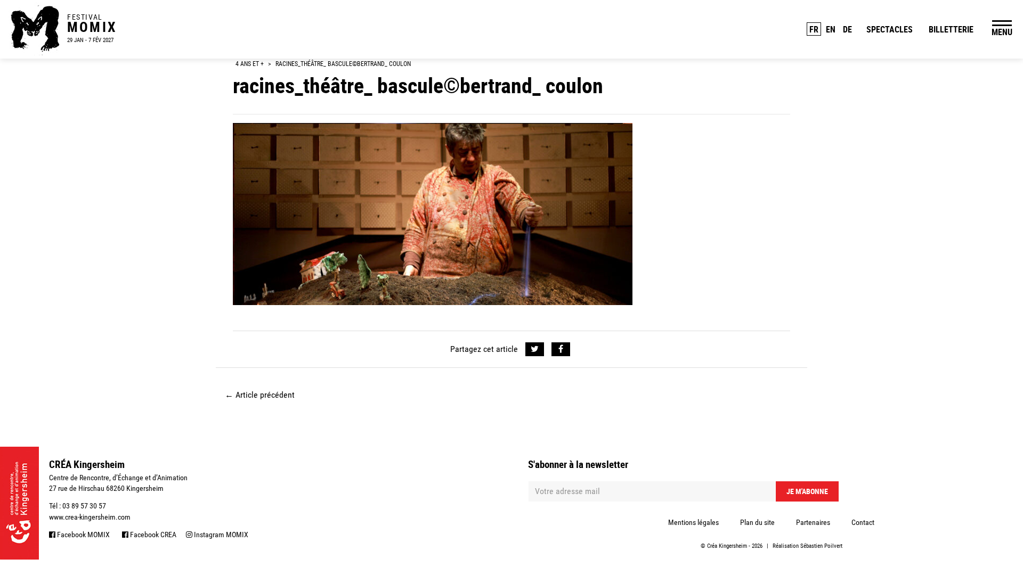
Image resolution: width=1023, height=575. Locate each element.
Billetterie (951, 29)
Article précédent (260, 395)
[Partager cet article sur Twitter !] (534, 349)
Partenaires (813, 522)
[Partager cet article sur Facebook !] (560, 349)
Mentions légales (693, 522)
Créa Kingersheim (727, 546)
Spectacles (889, 29)
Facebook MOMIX (82, 534)
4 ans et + (250, 64)
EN (830, 29)
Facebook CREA (152, 534)
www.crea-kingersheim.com (90, 517)
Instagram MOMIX (220, 534)
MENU (1002, 32)
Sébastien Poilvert (821, 546)
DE (847, 29)
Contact (862, 522)
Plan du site (757, 522)
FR (813, 29)
